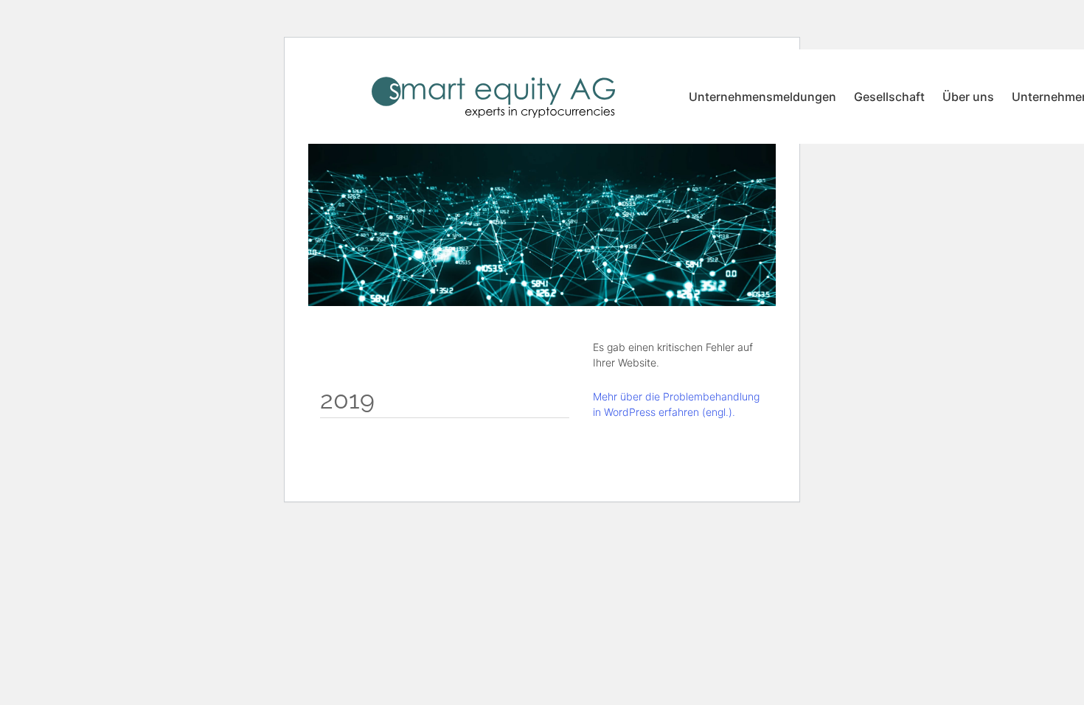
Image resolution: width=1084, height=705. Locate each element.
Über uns (968, 96)
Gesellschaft (889, 96)
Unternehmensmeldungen (762, 96)
